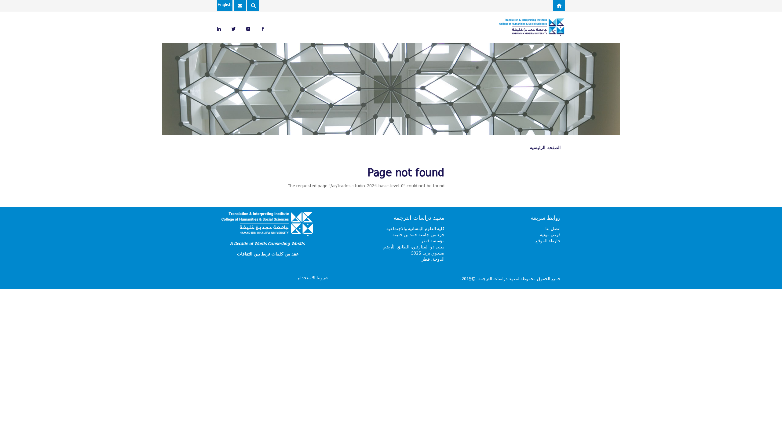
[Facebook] (263, 28)
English (225, 4)
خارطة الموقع (548, 240)
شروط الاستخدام (313, 277)
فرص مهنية (550, 234)
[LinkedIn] (219, 28)
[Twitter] (234, 28)
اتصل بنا (553, 228)
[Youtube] (248, 28)
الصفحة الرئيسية (545, 147)
